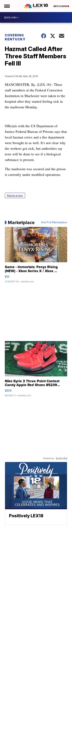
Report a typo (15, 195)
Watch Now (60, 6)
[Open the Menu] (6, 6)
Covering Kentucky (15, 37)
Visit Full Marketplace (54, 222)
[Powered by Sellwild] (61, 458)
